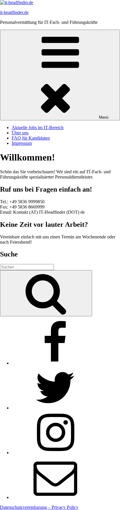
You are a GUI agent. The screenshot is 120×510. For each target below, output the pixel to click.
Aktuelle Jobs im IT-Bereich (37, 127)
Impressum (22, 143)
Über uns (20, 132)
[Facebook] (55, 363)
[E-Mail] (55, 497)
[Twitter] (55, 407)
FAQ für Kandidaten (31, 137)
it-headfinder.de (14, 12)
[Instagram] (55, 452)
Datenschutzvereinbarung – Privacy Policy (39, 507)
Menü (103, 117)
